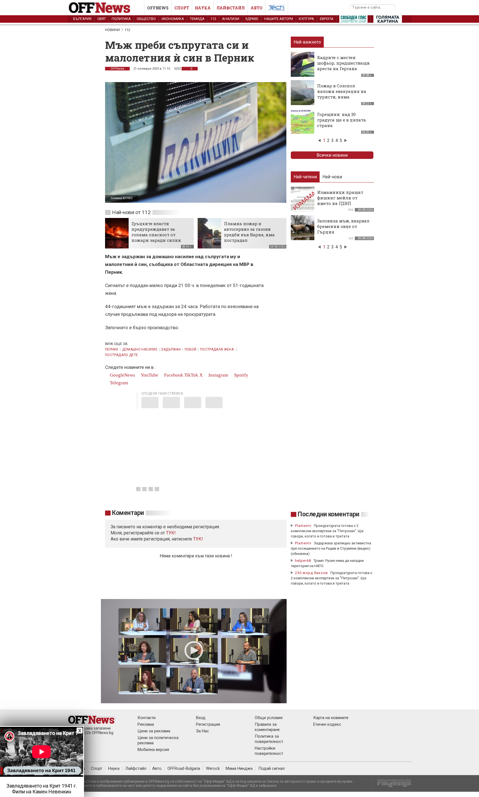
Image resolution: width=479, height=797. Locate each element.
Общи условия (268, 717)
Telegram (118, 382)
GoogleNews (122, 375)
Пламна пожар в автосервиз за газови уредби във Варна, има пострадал (249, 232)
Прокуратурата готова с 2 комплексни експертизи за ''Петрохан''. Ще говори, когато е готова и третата (327, 531)
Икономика (173, 19)
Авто (257, 8)
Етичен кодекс (327, 724)
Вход (200, 717)
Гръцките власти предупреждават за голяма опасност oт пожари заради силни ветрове (156, 234)
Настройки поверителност (269, 751)
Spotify (240, 375)
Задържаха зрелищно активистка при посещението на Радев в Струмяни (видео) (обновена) (331, 548)
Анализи (230, 19)
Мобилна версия (153, 749)
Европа (326, 19)
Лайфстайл (230, 8)
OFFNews (117, 68)
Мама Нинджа (239, 768)
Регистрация (208, 724)
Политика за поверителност (269, 739)
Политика (121, 19)
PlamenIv (303, 526)
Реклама (145, 724)
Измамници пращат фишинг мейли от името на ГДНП (340, 197)
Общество (146, 19)
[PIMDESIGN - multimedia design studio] (391, 785)
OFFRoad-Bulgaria (183, 768)
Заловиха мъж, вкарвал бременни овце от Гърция (343, 226)
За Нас (202, 731)
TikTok (191, 375)
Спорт (181, 8)
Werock (213, 768)
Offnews (158, 8)
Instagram (217, 375)
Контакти (146, 717)
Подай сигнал (271, 768)
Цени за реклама (153, 731)
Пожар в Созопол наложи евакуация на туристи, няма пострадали (341, 94)
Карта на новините (330, 717)
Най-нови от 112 (131, 212)
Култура (306, 19)
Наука (203, 8)
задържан (171, 349)
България (82, 19)
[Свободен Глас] (353, 20)
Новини (112, 30)
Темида (197, 19)
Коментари (128, 513)
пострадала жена (217, 349)
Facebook (173, 375)
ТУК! (198, 539)
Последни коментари (328, 514)
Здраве (251, 19)
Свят (101, 19)
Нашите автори (278, 19)
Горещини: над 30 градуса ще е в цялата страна (341, 119)
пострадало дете (121, 355)
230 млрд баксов (311, 573)
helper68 (303, 561)
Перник (111, 349)
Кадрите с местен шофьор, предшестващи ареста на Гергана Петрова (343, 66)
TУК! (171, 532)
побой (191, 349)
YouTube (149, 375)
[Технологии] (277, 9)
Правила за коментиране (267, 727)
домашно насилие (139, 349)
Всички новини (332, 155)
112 (213, 19)
